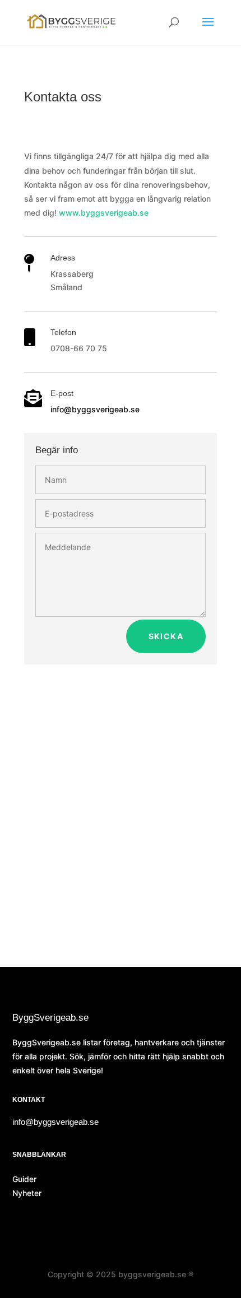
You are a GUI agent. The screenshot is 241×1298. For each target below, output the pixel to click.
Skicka (166, 636)
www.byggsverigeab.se (104, 212)
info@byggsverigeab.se (95, 409)
